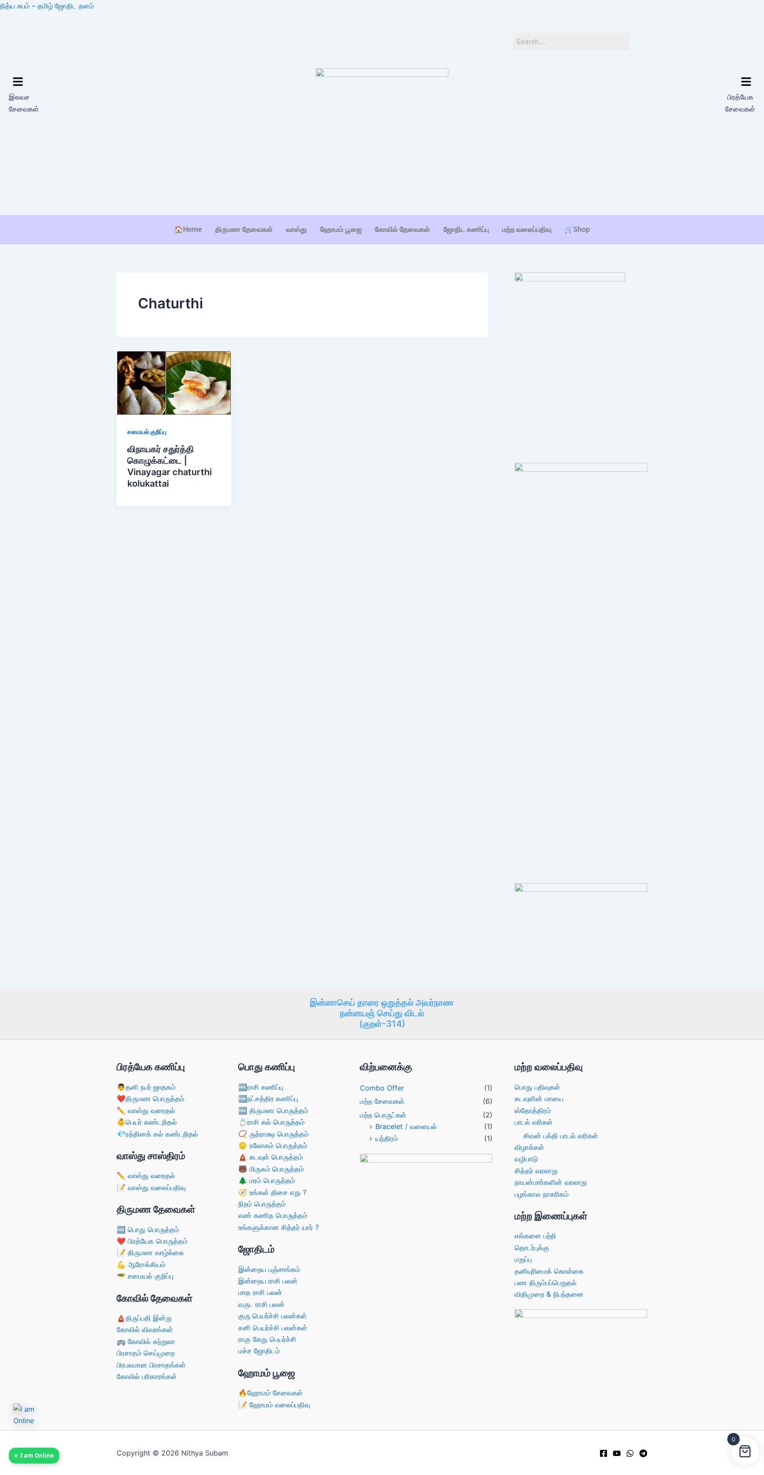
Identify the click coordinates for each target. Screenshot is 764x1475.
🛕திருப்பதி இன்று (144, 1318)
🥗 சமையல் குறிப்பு (145, 1275)
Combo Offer (382, 1087)
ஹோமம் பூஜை (341, 229)
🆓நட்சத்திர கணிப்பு (268, 1098)
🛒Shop (577, 229)
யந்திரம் (386, 1138)
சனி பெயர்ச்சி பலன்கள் (272, 1327)
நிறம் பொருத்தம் (262, 1203)
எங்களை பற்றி (535, 1235)
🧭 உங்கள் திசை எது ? (272, 1192)
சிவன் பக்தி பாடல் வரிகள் (560, 1135)
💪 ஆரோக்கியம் (141, 1264)
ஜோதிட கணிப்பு (466, 229)
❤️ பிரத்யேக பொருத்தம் (152, 1241)
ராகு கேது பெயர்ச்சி (267, 1339)
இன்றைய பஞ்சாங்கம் (269, 1269)
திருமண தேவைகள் (244, 229)
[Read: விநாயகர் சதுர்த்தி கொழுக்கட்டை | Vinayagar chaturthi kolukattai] (174, 382)
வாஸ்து (296, 229)
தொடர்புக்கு (532, 1247)
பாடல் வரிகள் (534, 1122)
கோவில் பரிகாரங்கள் (147, 1376)
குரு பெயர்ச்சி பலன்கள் (272, 1315)
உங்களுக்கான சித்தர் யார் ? (278, 1227)
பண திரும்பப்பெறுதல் (546, 1282)
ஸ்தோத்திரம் (533, 1110)
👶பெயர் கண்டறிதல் (147, 1122)
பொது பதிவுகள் (537, 1087)
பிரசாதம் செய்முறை (146, 1352)
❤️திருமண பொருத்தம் (150, 1098)
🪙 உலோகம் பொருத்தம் (272, 1145)
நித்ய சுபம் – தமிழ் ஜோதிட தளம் (47, 5)
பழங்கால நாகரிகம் (542, 1194)
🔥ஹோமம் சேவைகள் (270, 1392)
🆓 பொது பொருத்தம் (148, 1229)
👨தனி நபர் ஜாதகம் (146, 1087)
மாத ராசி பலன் (260, 1292)
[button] (99, 82)
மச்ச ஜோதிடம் (259, 1350)
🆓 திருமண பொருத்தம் (273, 1110)
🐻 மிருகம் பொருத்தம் (271, 1168)
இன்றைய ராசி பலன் (268, 1280)
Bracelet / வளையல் (406, 1126)
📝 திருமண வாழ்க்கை (150, 1252)
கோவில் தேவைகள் (402, 229)
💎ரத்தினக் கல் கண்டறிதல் (157, 1133)
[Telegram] (643, 1453)
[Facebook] (603, 1453)
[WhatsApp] (630, 1453)
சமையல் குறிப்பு (146, 431)
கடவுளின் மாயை (539, 1098)
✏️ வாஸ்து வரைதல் (146, 1110)
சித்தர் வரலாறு (536, 1170)
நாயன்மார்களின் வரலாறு (551, 1182)
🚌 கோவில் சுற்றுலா (146, 1341)
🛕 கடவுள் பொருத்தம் (270, 1156)
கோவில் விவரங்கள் (145, 1329)
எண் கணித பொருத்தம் (272, 1215)
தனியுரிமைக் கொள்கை (549, 1271)
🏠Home (188, 229)
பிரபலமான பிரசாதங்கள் (151, 1364)
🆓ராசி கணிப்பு (260, 1087)
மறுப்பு (523, 1259)
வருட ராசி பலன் (261, 1304)
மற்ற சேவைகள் (382, 1101)
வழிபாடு (526, 1158)
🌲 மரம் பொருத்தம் (266, 1180)
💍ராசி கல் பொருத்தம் (271, 1122)
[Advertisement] (382, 187)
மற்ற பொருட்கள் (383, 1114)
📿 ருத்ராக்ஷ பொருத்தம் (273, 1133)
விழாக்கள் (529, 1147)
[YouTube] (617, 1453)
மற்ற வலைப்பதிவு (526, 229)
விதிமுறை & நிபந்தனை (549, 1294)
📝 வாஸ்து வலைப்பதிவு (151, 1187)
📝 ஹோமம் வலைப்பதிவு (274, 1404)
